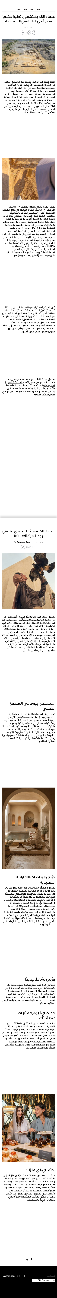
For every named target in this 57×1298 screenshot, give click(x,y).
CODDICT (22, 1276)
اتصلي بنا (51, 1276)
